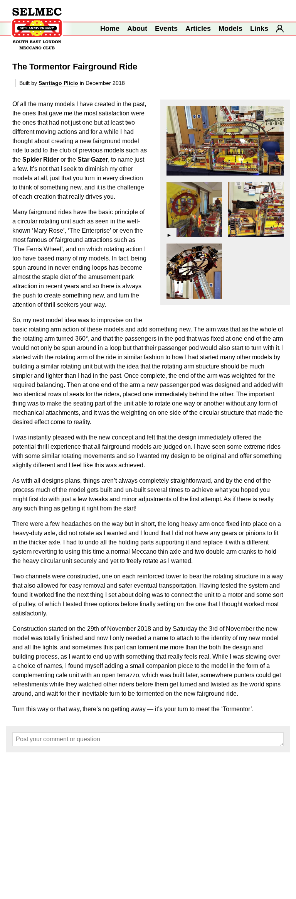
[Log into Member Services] (280, 28)
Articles (198, 28)
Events (166, 28)
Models (230, 28)
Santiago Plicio (58, 83)
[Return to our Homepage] (37, 28)
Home (109, 28)
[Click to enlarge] (225, 141)
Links (259, 28)
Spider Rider (40, 159)
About (137, 28)
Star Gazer (92, 159)
